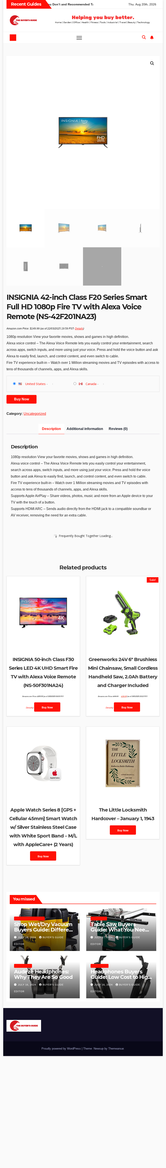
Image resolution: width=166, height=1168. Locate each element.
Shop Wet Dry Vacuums (29, 918)
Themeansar (116, 1048)
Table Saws (99, 918)
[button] (144, 37)
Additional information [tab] (85, 429)
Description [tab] (51, 429)
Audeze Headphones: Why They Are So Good (43, 974)
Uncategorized (35, 413)
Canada (91, 384)
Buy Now (21, 399)
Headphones (23, 966)
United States (35, 384)
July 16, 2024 (27, 984)
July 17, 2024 (103, 937)
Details (79, 328)
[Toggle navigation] (79, 37)
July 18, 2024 (27, 937)
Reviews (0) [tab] (118, 429)
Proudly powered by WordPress (62, 1048)
